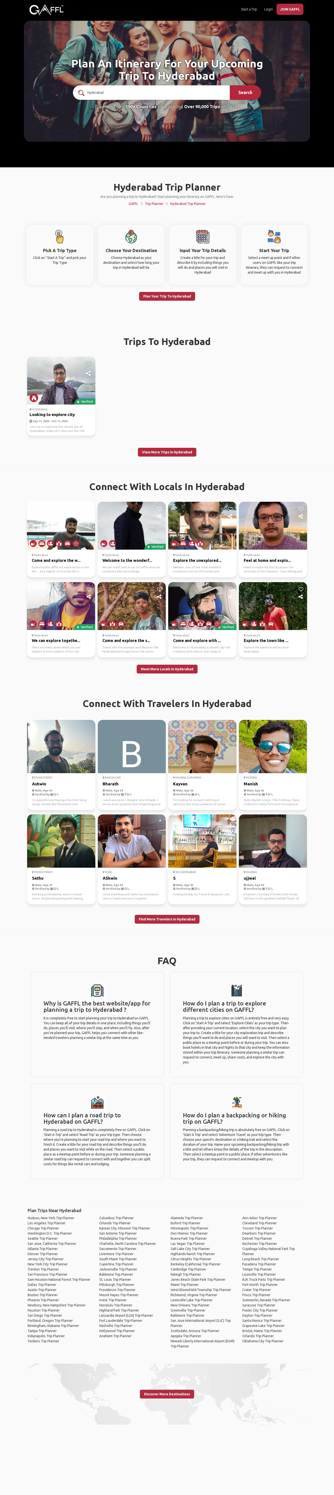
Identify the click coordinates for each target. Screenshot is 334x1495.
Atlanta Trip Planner (43, 1249)
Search (245, 92)
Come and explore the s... (126, 640)
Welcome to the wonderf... (127, 560)
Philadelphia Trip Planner (118, 1238)
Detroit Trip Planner (257, 1238)
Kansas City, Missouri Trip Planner (124, 1228)
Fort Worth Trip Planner (260, 1285)
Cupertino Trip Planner (116, 1264)
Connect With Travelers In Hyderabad (167, 703)
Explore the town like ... (266, 640)
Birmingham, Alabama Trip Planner (53, 1326)
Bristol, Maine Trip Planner (262, 1331)
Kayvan (180, 783)
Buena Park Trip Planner (189, 1238)
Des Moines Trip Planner (189, 1233)
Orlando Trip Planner (115, 1223)
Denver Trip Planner (43, 1254)
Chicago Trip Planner (43, 1228)
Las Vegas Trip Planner (188, 1244)
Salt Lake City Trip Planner (190, 1249)
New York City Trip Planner (48, 1264)
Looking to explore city (52, 414)
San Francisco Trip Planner (47, 1274)
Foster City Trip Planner (260, 1310)
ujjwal (250, 878)
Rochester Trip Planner (259, 1244)
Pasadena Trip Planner (259, 1264)
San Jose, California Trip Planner (52, 1244)
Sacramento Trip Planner (117, 1249)
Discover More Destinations (167, 1394)
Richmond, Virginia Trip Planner (194, 1295)
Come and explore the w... (56, 560)
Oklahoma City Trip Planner (262, 1341)
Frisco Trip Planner (256, 1295)
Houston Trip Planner (44, 1310)
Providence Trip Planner (117, 1290)
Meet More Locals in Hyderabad (167, 669)
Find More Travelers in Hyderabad (167, 919)
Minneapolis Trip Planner (189, 1228)
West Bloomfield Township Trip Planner (201, 1290)
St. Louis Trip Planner (115, 1279)
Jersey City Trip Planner (46, 1259)
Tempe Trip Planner (257, 1269)
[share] (89, 373)
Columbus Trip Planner (116, 1218)
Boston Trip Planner (43, 1295)
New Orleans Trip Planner (190, 1305)
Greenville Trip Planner (188, 1310)
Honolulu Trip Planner (115, 1305)
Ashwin (39, 783)
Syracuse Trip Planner (258, 1305)
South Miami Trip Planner (118, 1259)
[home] (46, 10)
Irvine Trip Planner (113, 1300)
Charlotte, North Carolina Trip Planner (127, 1244)
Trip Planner (154, 204)
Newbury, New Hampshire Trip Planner (57, 1305)
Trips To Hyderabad (167, 341)
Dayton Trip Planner (257, 1315)
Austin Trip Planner (42, 1290)
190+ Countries (140, 106)
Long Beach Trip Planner (260, 1259)
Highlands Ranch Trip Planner (193, 1254)
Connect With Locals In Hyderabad (167, 486)
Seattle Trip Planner (43, 1238)
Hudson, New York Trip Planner (51, 1218)
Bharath (111, 783)
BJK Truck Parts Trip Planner (263, 1279)
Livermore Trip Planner (116, 1254)
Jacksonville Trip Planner (118, 1269)
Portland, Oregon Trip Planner (50, 1321)
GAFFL (133, 204)
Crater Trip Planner (256, 1290)
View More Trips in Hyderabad (167, 452)
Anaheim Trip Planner (115, 1336)
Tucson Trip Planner (257, 1228)
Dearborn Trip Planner (259, 1233)
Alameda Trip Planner (187, 1218)
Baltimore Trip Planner (116, 1274)
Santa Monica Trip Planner (262, 1321)
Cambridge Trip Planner (188, 1269)
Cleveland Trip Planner (259, 1223)
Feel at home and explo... (267, 560)
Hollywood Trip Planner (117, 1331)
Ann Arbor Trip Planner (259, 1218)
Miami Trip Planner (185, 1285)
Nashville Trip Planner (115, 1326)
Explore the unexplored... (197, 560)
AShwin (110, 878)
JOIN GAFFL (290, 9)
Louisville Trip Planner (259, 1274)
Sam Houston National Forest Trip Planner (59, 1279)
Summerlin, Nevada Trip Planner (266, 1300)
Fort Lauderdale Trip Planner (120, 1321)
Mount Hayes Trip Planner (118, 1295)
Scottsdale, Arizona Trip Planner (195, 1331)
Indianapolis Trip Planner (46, 1336)
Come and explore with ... (197, 640)
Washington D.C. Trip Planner (50, 1233)
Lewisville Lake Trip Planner (192, 1300)
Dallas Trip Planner (42, 1285)
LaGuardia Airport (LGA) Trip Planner (126, 1315)
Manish (251, 783)
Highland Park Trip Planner (119, 1310)
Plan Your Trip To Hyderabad (167, 296)
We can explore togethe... (56, 640)
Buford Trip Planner (185, 1223)
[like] (89, 364)
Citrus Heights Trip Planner (191, 1259)
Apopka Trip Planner (186, 1336)
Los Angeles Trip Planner (47, 1223)
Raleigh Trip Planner (186, 1274)
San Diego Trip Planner (45, 1315)
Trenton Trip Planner (43, 1269)
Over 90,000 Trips (202, 106)
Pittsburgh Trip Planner (116, 1285)
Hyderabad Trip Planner (188, 204)
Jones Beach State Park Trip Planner (198, 1279)
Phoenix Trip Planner (43, 1300)
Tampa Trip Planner (42, 1331)
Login (268, 9)
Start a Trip (249, 9)
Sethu (38, 878)
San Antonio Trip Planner (118, 1233)
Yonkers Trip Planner (43, 1341)
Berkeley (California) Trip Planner (196, 1264)
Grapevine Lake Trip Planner (263, 1326)
